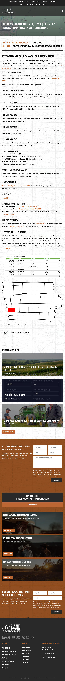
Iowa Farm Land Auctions (9, 651)
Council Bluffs (6, 198)
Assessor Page (9, 214)
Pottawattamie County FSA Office (30, 209)
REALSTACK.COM (52, 678)
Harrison (4, 186)
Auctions (4, 658)
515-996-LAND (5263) (17, 226)
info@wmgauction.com (49, 657)
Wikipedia (7, 248)
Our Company (6, 664)
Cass (15, 186)
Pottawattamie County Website (26, 206)
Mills (29, 186)
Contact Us (5, 668)
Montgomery (22, 186)
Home (3, 46)
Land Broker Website (41, 678)
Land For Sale (6, 648)
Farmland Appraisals (8, 661)
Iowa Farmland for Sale (9, 655)
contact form (40, 223)
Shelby (10, 186)
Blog (8, 46)
